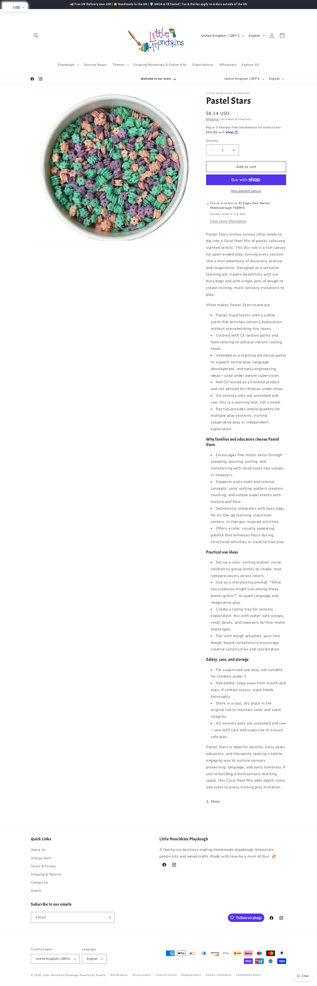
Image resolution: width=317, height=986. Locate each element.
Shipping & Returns (46, 874)
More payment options (246, 191)
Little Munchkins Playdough (61, 975)
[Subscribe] (109, 917)
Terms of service (166, 975)
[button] (36, 35)
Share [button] (215, 801)
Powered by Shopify (93, 975)
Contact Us (39, 882)
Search (36, 890)
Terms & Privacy (43, 866)
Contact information (218, 975)
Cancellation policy (248, 975)
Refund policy (119, 975)
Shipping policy (191, 975)
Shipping (212, 119)
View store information (228, 221)
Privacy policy (142, 975)
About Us (38, 850)
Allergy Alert (41, 858)
